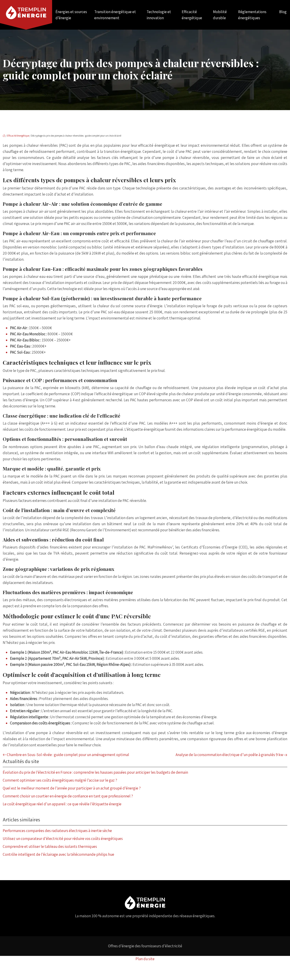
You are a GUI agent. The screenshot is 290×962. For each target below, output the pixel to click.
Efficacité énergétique (192, 14)
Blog (283, 11)
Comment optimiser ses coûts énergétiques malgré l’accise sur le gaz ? (60, 780)
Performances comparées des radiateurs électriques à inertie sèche (57, 830)
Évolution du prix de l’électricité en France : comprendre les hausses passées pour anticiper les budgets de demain (95, 772)
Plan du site (145, 958)
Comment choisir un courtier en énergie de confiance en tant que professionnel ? (68, 796)
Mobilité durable (220, 14)
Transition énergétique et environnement (115, 14)
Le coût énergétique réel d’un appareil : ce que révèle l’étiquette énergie (62, 803)
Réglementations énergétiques (252, 14)
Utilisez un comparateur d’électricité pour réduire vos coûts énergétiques (63, 838)
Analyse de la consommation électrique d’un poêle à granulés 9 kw (229, 754)
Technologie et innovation (159, 14)
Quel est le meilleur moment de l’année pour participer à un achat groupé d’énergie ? (72, 788)
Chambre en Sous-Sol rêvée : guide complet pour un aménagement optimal (68, 754)
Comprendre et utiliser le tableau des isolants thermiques (50, 846)
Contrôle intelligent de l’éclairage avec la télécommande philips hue (58, 854)
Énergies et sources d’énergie (71, 14)
